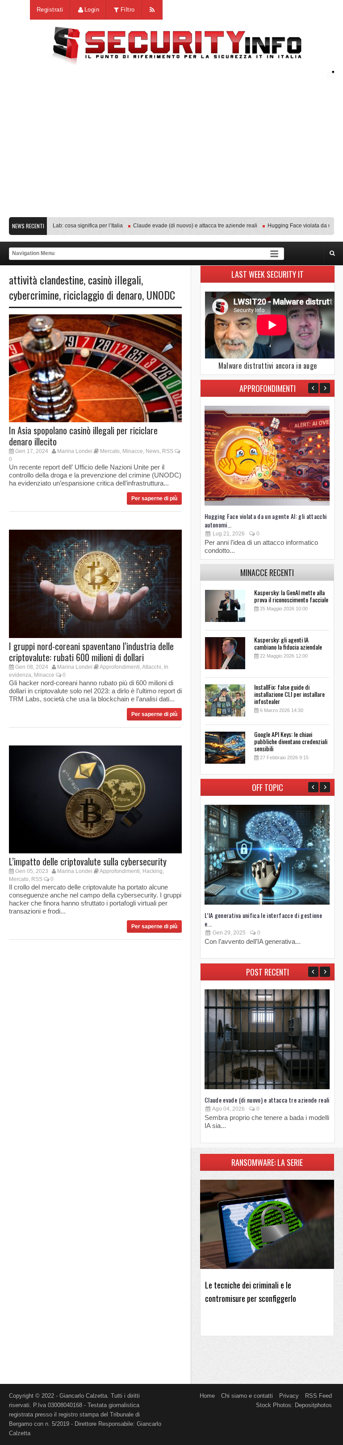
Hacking (152, 871)
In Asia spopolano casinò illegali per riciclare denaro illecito (83, 436)
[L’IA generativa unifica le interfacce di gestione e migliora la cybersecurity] (267, 902)
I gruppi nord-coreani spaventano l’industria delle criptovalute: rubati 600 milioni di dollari (91, 651)
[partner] (171, 208)
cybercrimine (34, 295)
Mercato (110, 451)
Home (207, 1395)
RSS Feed (318, 1395)
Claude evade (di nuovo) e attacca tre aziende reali (181, 225)
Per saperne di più (154, 498)
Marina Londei (74, 451)
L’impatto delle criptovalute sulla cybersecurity (88, 861)
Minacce (132, 451)
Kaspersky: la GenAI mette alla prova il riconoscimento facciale (291, 596)
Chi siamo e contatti (247, 1395)
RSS (167, 451)
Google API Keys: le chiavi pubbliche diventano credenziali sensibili (290, 741)
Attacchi (151, 667)
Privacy (289, 1395)
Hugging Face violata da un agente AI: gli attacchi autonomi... (266, 520)
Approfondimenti (120, 667)
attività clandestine (46, 280)
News (152, 451)
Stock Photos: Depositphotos (294, 1405)
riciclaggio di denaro (102, 295)
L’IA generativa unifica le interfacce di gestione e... (263, 919)
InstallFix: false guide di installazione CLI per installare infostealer (289, 694)
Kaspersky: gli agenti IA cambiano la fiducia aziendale (288, 643)
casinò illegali (114, 280)
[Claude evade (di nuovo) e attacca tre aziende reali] (267, 1087)
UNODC (160, 295)
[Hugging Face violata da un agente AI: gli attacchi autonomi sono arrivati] (267, 503)
